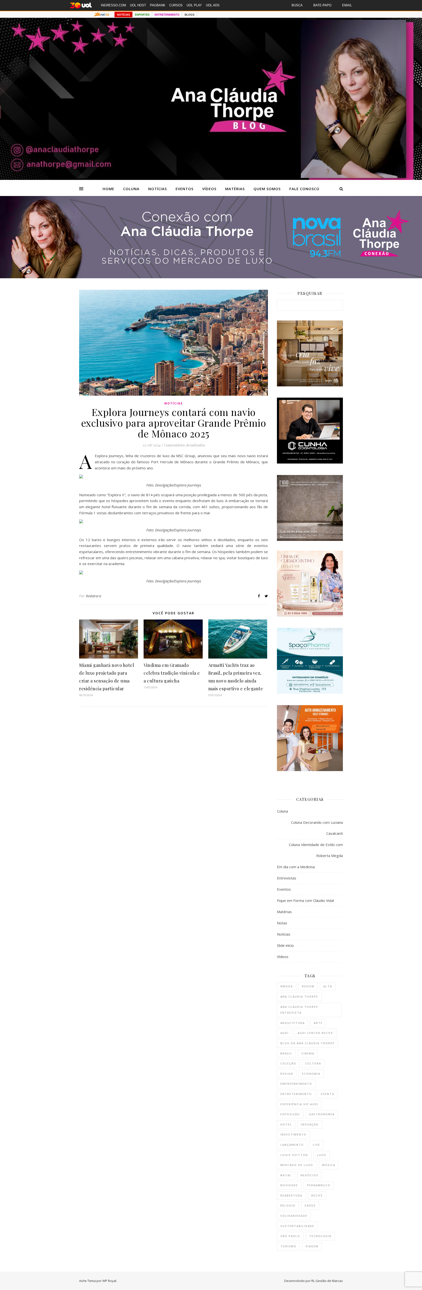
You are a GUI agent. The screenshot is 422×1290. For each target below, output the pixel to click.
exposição (290, 1114)
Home (108, 188)
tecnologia (320, 1236)
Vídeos (209, 188)
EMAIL (347, 5)
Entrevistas (286, 878)
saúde (310, 1205)
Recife (317, 1195)
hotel (286, 1124)
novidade (289, 1185)
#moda (286, 986)
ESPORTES (142, 14)
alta (327, 986)
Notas (282, 922)
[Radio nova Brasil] (211, 276)
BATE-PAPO (322, 5)
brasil (286, 1053)
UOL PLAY (194, 5)
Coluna (131, 188)
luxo (321, 1155)
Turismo (288, 1246)
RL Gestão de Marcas (327, 1281)
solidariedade (293, 1216)
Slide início (285, 945)
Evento (328, 1094)
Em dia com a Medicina (296, 866)
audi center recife (315, 1033)
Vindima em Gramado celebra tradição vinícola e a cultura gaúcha (172, 673)
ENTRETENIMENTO (167, 14)
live (316, 1144)
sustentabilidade (297, 1226)
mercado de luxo (296, 1165)
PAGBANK (157, 5)
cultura (313, 1063)
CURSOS (176, 5)
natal (286, 1175)
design (286, 1073)
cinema (307, 1053)
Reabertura (291, 1195)
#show (308, 986)
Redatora (93, 596)
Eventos (184, 188)
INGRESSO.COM (113, 5)
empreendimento (296, 1083)
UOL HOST (138, 5)
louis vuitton (294, 1155)
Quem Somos (267, 188)
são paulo (290, 1236)
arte (318, 1023)
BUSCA (297, 5)
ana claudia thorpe (299, 996)
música (328, 1165)
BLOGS (189, 14)
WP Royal (109, 1281)
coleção (288, 1063)
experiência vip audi (299, 1104)
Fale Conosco (304, 188)
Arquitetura (292, 1023)
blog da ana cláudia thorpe (307, 1043)
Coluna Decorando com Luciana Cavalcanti (317, 828)
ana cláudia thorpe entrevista (299, 1010)
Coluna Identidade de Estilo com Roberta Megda (316, 850)
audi (284, 1033)
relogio (287, 1205)
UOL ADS (213, 5)
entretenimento (296, 1094)
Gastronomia (322, 1114)
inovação (310, 1124)
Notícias (157, 188)
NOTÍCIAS (123, 14)
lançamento (292, 1144)
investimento (293, 1134)
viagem (312, 1246)
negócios (309, 1175)
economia (311, 1073)
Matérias (235, 188)
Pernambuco (318, 1185)
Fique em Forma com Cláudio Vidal (305, 900)
